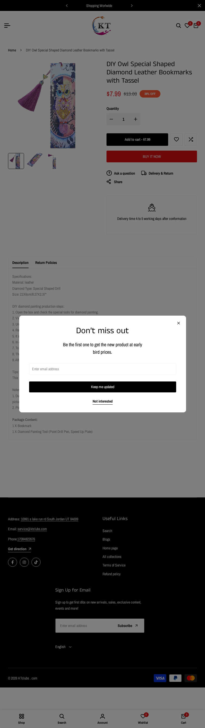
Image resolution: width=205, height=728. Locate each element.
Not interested (103, 401)
